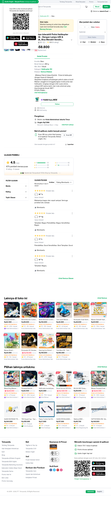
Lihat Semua (102, 298)
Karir (3, 452)
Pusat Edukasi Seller (33, 460)
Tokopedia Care (102, 2)
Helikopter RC (44, 16)
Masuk (97, 6)
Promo (91, 2)
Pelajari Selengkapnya (81, 479)
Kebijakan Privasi (31, 477)
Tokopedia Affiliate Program (11, 458)
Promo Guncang (7, 481)
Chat (84, 42)
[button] (100, 11)
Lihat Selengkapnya (40, 92)
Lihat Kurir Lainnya (67, 125)
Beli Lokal (5, 478)
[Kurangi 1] (81, 27)
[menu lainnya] (72, 191)
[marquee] (53, 25)
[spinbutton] (84, 27)
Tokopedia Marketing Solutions (12, 465)
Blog (3, 455)
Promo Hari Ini (6, 474)
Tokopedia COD (31, 448)
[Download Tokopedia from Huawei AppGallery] (98, 474)
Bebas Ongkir (30, 452)
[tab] (42, 56)
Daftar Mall (29, 463)
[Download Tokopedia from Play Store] (98, 463)
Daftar (106, 6)
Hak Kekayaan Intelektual (10, 448)
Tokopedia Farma (7, 471)
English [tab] (99, 491)
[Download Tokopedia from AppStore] (98, 468)
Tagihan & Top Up (31, 445)
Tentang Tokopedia (66, 2)
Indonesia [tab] (90, 491)
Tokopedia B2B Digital (9, 461)
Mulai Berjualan (80, 2)
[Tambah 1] (88, 27)
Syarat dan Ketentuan (33, 474)
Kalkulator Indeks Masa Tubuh (12, 468)
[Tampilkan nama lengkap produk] (71, 39)
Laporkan (70, 144)
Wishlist (93, 42)
